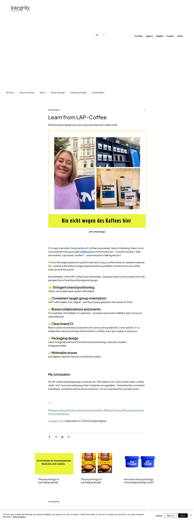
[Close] (190, 515)
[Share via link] (69, 437)
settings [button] (159, 515)
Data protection (19, 516)
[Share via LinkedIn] (62, 437)
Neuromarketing (26, 92)
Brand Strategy (58, 92)
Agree (182, 515)
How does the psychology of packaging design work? (139, 481)
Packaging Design (78, 92)
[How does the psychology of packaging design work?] (140, 463)
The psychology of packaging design (48, 481)
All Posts (10, 92)
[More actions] (144, 109)
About (43, 92)
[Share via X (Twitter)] (56, 437)
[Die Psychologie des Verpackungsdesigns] (54, 463)
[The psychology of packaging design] (97, 464)
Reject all (170, 515)
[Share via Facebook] (49, 437)
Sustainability (98, 92)
